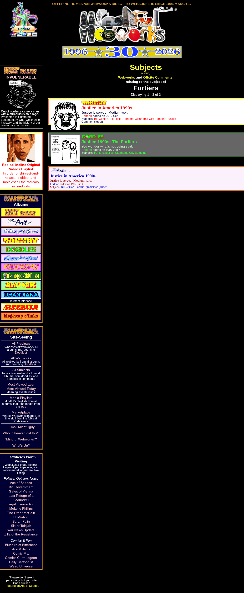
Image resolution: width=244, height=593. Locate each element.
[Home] (122, 41)
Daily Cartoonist (21, 562)
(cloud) (145, 73)
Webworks (126, 77)
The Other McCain (21, 513)
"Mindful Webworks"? (21, 439)
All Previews (21, 343)
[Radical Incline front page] (94, 104)
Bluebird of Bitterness (21, 545)
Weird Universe (21, 566)
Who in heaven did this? (21, 433)
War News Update (21, 530)
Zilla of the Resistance (21, 534)
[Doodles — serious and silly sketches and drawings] (20, 249)
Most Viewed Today (21, 389)
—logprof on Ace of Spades (21, 585)
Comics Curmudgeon (21, 558)
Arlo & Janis (21, 549)
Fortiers (128, 118)
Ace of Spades (21, 483)
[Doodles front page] (92, 137)
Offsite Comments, (158, 77)
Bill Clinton (101, 118)
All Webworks (21, 358)
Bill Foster (116, 118)
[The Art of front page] (60, 171)
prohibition (92, 187)
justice (172, 118)
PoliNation (21, 517)
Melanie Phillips (21, 508)
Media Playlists (21, 398)
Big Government (21, 487)
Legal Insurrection (21, 504)
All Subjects (21, 370)
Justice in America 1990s (106, 108)
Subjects (146, 67)
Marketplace (21, 412)
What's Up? (21, 445)
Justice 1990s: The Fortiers (109, 141)
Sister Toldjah (21, 526)
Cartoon (86, 115)
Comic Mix (21, 553)
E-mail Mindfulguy (21, 427)
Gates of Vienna (21, 491)
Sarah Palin (21, 521)
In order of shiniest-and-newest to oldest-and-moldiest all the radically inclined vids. (21, 175)
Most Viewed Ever (21, 384)
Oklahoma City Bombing (150, 118)
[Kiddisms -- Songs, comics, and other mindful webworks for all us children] (21, 267)
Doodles (20, 352)
